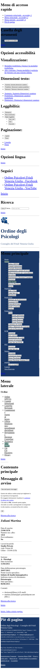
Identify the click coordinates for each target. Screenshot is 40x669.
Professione (8, 297)
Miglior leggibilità (9, 117)
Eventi (10, 313)
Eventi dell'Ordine (18, 315)
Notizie (6, 351)
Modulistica (12, 295)
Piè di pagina (9, 22)
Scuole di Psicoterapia (15, 329)
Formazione (8, 311)
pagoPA (7, 362)
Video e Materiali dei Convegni (18, 327)
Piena (6, 138)
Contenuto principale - (18, 15)
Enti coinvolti (12, 336)
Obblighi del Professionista (17, 300)
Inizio (3, 45)
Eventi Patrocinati (18, 318)
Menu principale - (16, 17)
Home (6, 259)
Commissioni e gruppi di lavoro (19, 271)
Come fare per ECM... (15, 342)
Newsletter (11, 353)
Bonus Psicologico (14, 358)
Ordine (6, 262)
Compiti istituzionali (15, 266)
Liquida (7, 136)
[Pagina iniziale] (5, 224)
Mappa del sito (13, 658)
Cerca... (8, 208)
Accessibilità (14, 661)
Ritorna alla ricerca (8, 515)
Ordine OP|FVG (13, 264)
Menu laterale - (15, 20)
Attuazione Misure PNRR (24, 656)
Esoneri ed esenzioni (15, 340)
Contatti (7, 367)
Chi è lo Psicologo (14, 284)
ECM (6, 331)
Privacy (10, 286)
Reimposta (8, 112)
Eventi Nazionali (17, 322)
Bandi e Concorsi (14, 306)
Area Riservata (9, 369)
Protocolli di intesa (14, 304)
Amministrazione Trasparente (8, 656)
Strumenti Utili (13, 302)
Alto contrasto (21, 71)
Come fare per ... (14, 293)
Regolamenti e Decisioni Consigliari (20, 277)
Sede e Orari (12, 291)
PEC (6, 344)
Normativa (11, 280)
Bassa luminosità (10, 114)
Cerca (3, 208)
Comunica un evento (15, 324)
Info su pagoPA (13, 365)
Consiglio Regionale (15, 268)
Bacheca (11, 309)
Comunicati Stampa (14, 356)
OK (2, 511)
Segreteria (7, 288)
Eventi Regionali (17, 320)
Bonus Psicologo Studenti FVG (18, 360)
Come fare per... (13, 349)
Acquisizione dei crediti (16, 338)
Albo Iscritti (12, 282)
